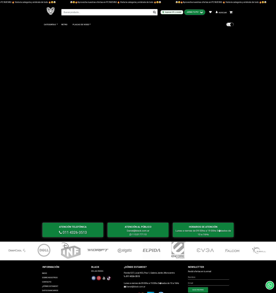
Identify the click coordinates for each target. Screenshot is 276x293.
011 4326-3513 (74, 232)
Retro (64, 24)
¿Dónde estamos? (50, 286)
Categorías (50, 24)
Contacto (46, 282)
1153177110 (139, 234)
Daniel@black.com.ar (138, 230)
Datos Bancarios (50, 291)
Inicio (44, 273)
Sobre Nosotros (50, 278)
